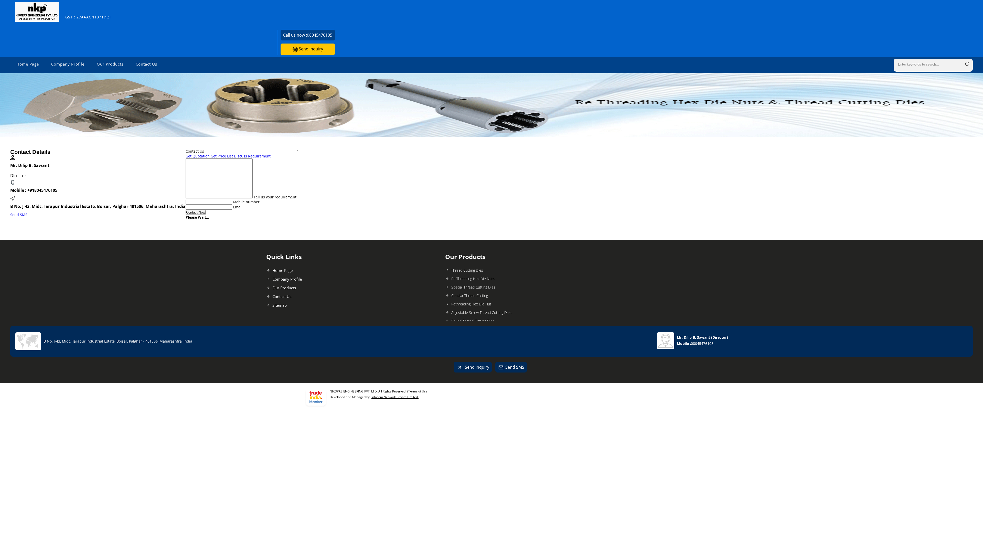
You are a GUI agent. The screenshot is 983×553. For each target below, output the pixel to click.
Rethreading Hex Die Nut (471, 304)
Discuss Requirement (252, 156)
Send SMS (18, 214)
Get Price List (222, 156)
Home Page (27, 64)
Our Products (110, 64)
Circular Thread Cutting (469, 295)
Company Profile (67, 64)
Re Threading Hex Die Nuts (473, 278)
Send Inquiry (310, 49)
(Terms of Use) (418, 391)
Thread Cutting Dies (467, 270)
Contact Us (146, 64)
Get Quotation (198, 156)
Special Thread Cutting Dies (473, 287)
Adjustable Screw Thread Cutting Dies (481, 312)
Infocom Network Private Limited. (395, 397)
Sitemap (279, 305)
